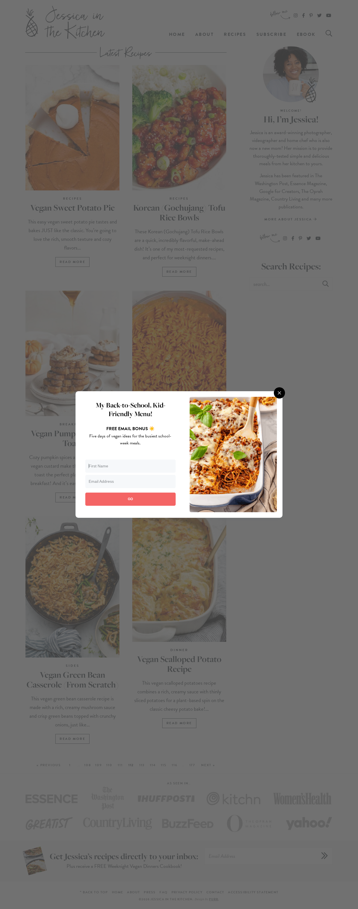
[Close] (279, 392)
